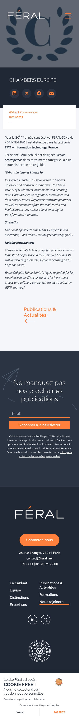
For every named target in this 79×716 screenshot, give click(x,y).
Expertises (18, 605)
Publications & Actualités (51, 585)
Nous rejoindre (52, 602)
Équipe (15, 590)
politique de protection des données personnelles (45, 454)
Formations (49, 595)
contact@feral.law (39, 558)
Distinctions (19, 598)
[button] (14, 93)
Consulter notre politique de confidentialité (24, 699)
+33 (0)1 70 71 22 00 (42, 563)
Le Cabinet (18, 583)
